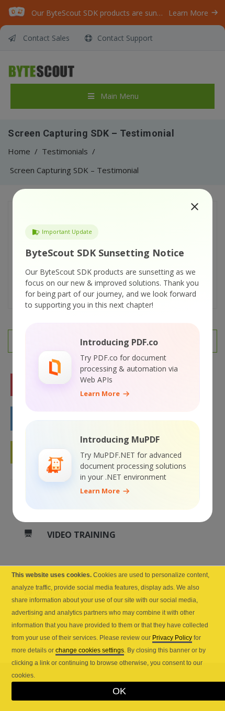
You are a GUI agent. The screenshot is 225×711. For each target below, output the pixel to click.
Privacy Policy (172, 637)
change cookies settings (89, 650)
